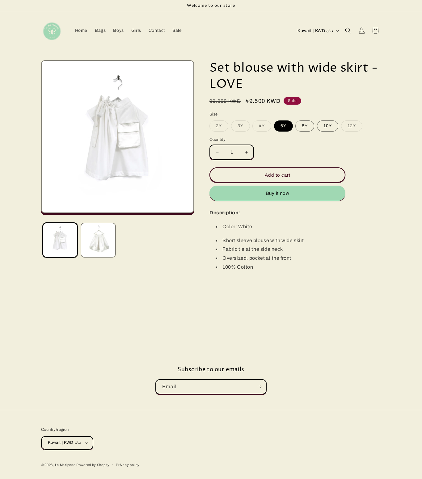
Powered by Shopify (93, 465)
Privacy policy (128, 465)
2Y (222, 127)
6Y (283, 126)
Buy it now (277, 193)
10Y (327, 126)
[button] (348, 30)
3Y (244, 127)
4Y (265, 127)
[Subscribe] (259, 386)
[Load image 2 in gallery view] (98, 240)
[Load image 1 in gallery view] (60, 240)
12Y (355, 127)
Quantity (217, 139)
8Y (305, 126)
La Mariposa (65, 465)
